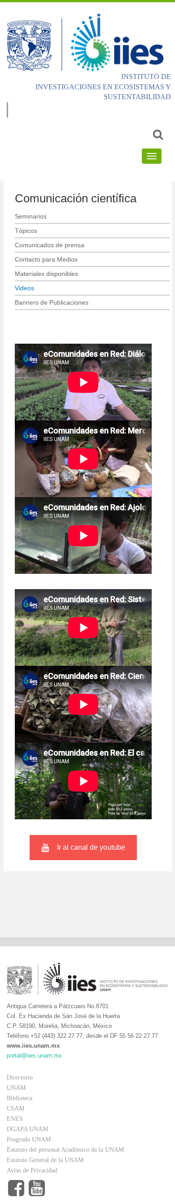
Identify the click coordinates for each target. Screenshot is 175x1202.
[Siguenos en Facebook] (16, 1188)
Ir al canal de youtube (91, 847)
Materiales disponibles (46, 273)
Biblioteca (19, 1098)
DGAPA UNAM (27, 1129)
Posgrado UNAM (29, 1139)
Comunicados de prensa (49, 245)
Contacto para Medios (46, 259)
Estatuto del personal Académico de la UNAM (65, 1149)
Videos (24, 288)
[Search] (158, 134)
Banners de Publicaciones (51, 302)
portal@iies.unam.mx (34, 1055)
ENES (15, 1118)
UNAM (16, 1087)
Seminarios (31, 216)
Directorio (20, 1077)
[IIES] (87, 42)
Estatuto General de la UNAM (45, 1160)
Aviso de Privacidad (32, 1170)
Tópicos (26, 230)
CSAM (15, 1108)
